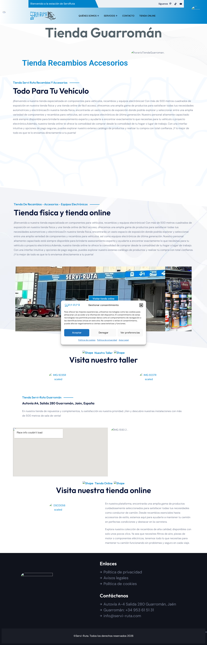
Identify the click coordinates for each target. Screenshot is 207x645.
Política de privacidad (107, 340)
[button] (141, 305)
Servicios (109, 15)
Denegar (103, 332)
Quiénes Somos (88, 15)
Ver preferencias (130, 332)
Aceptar (77, 332)
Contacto (128, 15)
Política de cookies (86, 340)
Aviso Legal (124, 340)
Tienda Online (147, 15)
